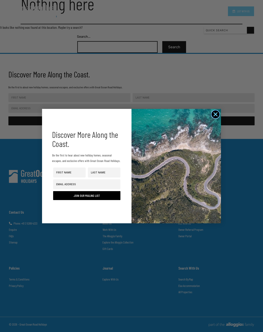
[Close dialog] (215, 114)
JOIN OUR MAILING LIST (87, 196)
